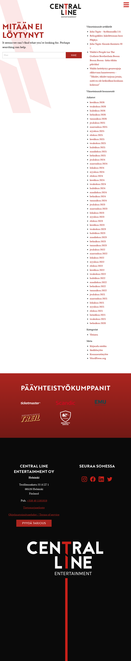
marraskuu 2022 (98, 253)
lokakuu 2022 (97, 257)
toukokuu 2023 (98, 229)
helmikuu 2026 (98, 114)
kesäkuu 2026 (97, 102)
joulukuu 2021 (97, 294)
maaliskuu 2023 (98, 237)
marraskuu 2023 (98, 208)
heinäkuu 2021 (98, 314)
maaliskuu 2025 (98, 151)
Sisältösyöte (96, 350)
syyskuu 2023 (97, 216)
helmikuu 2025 (98, 155)
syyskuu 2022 (97, 261)
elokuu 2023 (96, 221)
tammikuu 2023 (98, 245)
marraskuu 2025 (98, 126)
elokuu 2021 (96, 310)
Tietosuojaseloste (34, 507)
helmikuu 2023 (98, 241)
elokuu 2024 (96, 176)
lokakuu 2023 (97, 212)
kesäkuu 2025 (97, 139)
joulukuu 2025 (97, 122)
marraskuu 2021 (98, 298)
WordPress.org (98, 358)
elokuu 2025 (96, 135)
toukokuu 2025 (98, 143)
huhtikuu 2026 (97, 110)
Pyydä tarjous (34, 523)
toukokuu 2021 (98, 319)
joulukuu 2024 (97, 159)
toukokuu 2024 (98, 184)
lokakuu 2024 (97, 167)
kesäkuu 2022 (97, 270)
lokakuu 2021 (97, 302)
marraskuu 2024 (98, 163)
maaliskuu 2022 (98, 282)
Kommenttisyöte (99, 354)
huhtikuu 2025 (97, 147)
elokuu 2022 (96, 265)
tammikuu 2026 (98, 118)
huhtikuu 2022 (97, 278)
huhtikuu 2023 (97, 233)
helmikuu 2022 (98, 286)
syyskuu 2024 (97, 172)
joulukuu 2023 (97, 204)
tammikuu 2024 (98, 200)
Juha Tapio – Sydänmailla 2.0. (105, 31)
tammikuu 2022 (98, 290)
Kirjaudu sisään (98, 346)
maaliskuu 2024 (98, 192)
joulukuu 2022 (97, 249)
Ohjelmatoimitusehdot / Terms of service (33, 514)
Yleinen (94, 334)
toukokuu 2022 (98, 274)
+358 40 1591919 (37, 500)
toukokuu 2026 (98, 106)
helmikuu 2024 (98, 196)
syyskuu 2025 (97, 131)
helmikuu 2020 (98, 323)
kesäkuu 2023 (97, 225)
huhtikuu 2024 (97, 188)
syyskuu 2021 (97, 306)
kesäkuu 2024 (97, 180)
